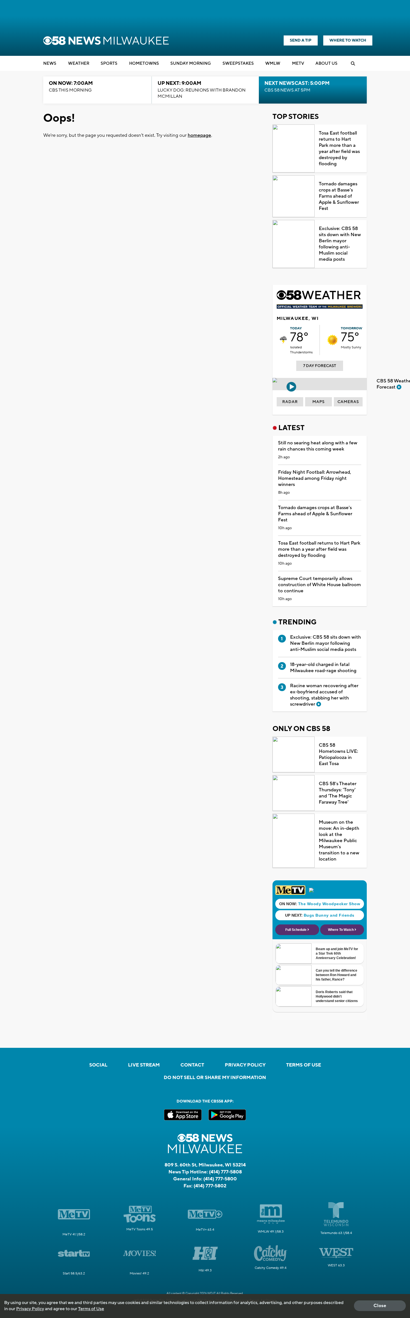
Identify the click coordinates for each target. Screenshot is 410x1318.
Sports (109, 63)
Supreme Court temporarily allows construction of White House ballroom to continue (319, 585)
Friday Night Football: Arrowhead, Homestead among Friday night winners (314, 478)
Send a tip (301, 40)
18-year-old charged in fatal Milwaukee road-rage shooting (323, 668)
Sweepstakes (238, 63)
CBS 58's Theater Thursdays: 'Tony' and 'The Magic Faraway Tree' (337, 793)
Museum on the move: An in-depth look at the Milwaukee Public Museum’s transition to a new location (339, 840)
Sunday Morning (190, 63)
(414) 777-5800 (220, 1179)
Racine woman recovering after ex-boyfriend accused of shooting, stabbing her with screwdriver (324, 695)
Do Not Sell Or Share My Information (215, 1078)
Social (98, 1065)
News (49, 63)
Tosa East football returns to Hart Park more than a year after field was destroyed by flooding (339, 148)
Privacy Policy (245, 1065)
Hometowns (144, 63)
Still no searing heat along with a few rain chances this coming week (317, 446)
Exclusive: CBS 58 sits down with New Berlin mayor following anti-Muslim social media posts (340, 244)
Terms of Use (303, 1065)
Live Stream (144, 1065)
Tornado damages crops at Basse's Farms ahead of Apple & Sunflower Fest (339, 196)
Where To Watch (347, 40)
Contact (192, 1065)
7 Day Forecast (319, 365)
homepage (199, 135)
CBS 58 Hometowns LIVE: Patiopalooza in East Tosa (338, 754)
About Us (326, 63)
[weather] (283, 340)
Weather (78, 63)
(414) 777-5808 (225, 1172)
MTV (298, 63)
